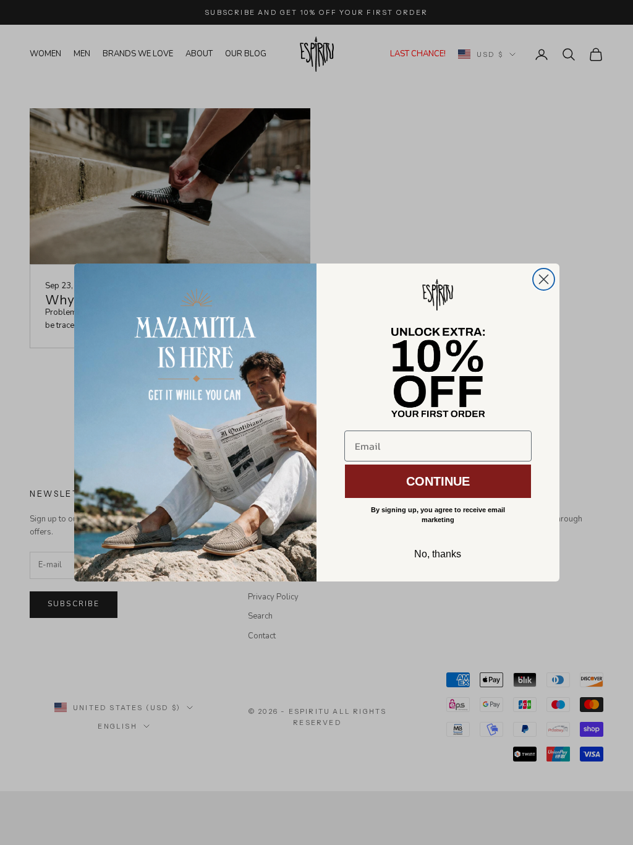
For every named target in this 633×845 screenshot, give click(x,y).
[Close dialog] (543, 279)
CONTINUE (438, 481)
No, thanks (437, 554)
